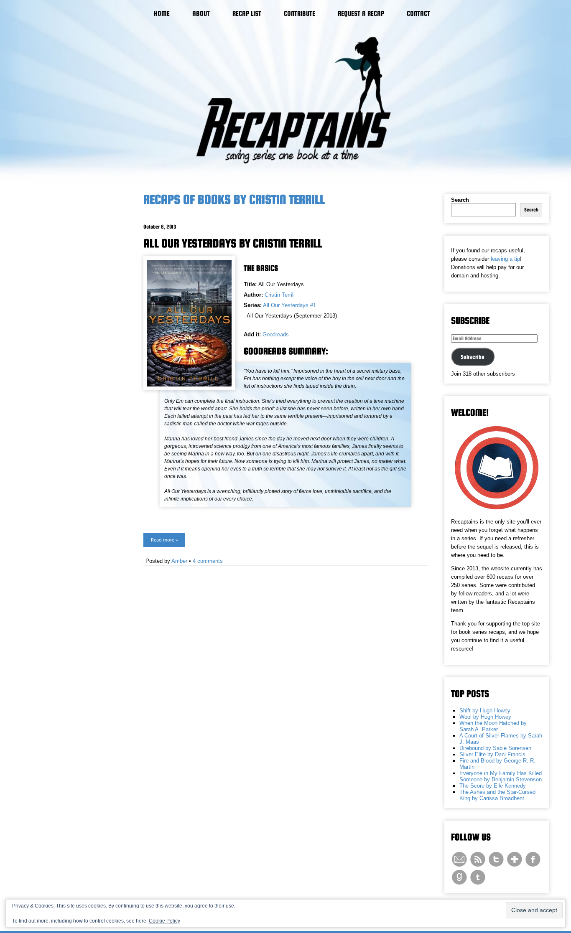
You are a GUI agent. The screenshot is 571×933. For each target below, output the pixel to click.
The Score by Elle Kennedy (492, 786)
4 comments (208, 561)
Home (162, 14)
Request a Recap (361, 14)
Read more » (164, 539)
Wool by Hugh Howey (485, 717)
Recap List (246, 14)
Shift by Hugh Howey (484, 710)
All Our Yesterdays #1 (289, 305)
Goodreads (276, 334)
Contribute (299, 14)
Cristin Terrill (280, 295)
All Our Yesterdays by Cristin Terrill (232, 243)
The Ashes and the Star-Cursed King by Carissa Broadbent (497, 795)
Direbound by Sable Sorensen (495, 748)
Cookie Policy (164, 921)
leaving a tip (505, 259)
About (201, 14)
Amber (179, 561)
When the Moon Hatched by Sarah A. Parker (493, 726)
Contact (418, 14)
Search (460, 200)
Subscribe (472, 356)
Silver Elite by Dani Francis (492, 754)
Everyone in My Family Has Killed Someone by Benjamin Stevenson (500, 776)
